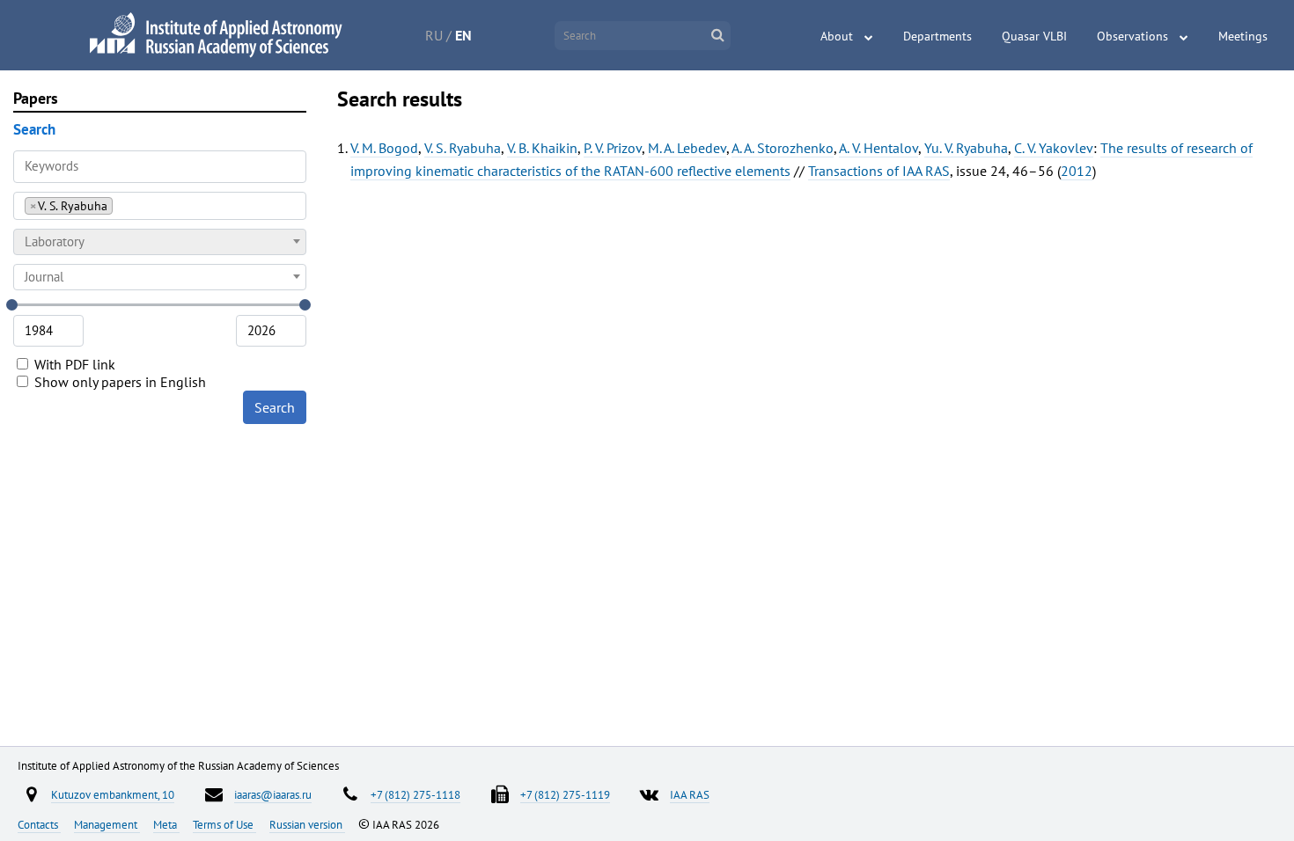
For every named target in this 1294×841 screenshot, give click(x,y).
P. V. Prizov (613, 148)
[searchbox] (122, 205)
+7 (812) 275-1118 (415, 794)
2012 (1076, 170)
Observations (1132, 36)
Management (107, 824)
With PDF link (73, 364)
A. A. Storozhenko (783, 148)
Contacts (39, 824)
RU (434, 35)
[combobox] (159, 206)
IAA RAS (689, 794)
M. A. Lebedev (687, 148)
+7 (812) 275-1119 (565, 794)
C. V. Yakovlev (1053, 148)
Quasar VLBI (1034, 36)
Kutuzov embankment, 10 (112, 794)
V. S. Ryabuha (462, 148)
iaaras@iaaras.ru (273, 794)
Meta (166, 824)
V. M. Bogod (384, 148)
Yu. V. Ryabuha (966, 148)
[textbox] (159, 242)
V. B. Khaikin (542, 148)
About (836, 36)
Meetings (1243, 36)
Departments (937, 36)
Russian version (307, 824)
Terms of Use (224, 824)
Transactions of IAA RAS (879, 170)
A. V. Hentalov (878, 148)
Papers (35, 98)
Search (274, 407)
